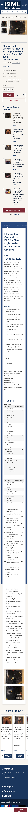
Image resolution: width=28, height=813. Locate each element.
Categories (9, 791)
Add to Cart (8, 95)
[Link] (12, 5)
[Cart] (26, 5)
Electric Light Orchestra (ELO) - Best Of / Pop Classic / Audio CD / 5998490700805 (18, 162)
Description (7, 225)
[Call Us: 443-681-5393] (23, 5)
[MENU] (2, 5)
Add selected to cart (14, 210)
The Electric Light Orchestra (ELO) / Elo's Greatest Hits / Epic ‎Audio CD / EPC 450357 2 (18, 148)
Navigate (8, 786)
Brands (7, 796)
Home (2, 17)
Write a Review (16, 62)
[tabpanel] (6, 737)
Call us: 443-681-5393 (10, 777)
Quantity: (5, 85)
